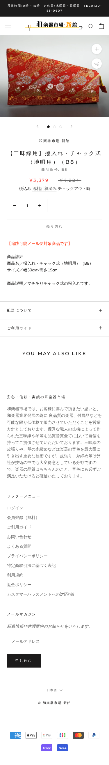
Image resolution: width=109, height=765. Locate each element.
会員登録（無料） (23, 517)
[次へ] (71, 126)
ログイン (15, 508)
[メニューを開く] (8, 26)
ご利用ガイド (19, 328)
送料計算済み (44, 188)
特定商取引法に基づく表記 (31, 565)
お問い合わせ (19, 537)
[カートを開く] (101, 26)
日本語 (52, 690)
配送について (19, 310)
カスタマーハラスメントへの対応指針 (41, 594)
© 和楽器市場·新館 (54, 703)
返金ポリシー (19, 585)
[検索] (91, 26)
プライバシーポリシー (27, 556)
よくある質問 (19, 546)
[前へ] (37, 126)
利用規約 (15, 575)
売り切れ (54, 226)
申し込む (23, 660)
